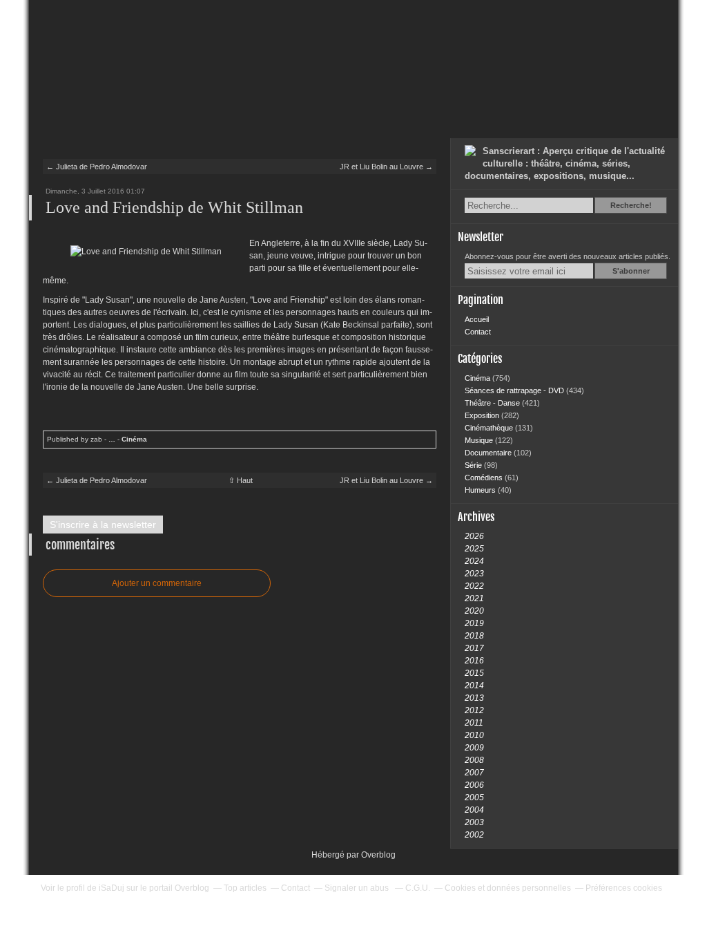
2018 (474, 636)
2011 (474, 723)
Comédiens (485, 477)
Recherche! (631, 205)
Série (474, 465)
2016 (474, 660)
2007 (474, 772)
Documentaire (489, 453)
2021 (474, 598)
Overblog (378, 855)
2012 (474, 710)
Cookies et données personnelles (508, 888)
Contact (478, 332)
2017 (474, 648)
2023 (474, 573)
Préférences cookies (623, 888)
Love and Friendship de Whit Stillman (174, 207)
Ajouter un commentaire (157, 583)
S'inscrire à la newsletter (103, 524)
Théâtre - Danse (493, 403)
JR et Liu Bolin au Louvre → (386, 166)
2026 (474, 536)
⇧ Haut (241, 480)
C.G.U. (417, 888)
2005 (474, 797)
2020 (474, 611)
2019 (474, 623)
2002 (474, 835)
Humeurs (481, 490)
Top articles (245, 888)
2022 (474, 586)
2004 (474, 810)
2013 (474, 698)
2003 (474, 822)
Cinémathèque (490, 428)
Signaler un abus (358, 888)
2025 (474, 549)
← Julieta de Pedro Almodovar (96, 166)
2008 (474, 760)
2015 (474, 673)
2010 (474, 735)
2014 (474, 685)
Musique (480, 440)
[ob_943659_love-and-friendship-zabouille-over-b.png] (146, 251)
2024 (474, 561)
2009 (474, 748)
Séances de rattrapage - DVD (515, 390)
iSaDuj (111, 888)
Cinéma (134, 439)
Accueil (477, 319)
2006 (474, 785)
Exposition (483, 415)
